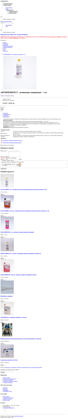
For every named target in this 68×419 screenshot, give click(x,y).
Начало (4, 42)
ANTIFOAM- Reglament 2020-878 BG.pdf (11, 142)
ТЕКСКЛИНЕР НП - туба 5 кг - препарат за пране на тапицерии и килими (18, 274)
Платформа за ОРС (7, 391)
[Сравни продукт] (5, 237)
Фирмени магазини (7, 47)
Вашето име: (3, 150)
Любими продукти (7, 399)
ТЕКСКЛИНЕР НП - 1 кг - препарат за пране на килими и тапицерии (17, 232)
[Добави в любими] (4, 237)
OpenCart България (18, 416)
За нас (4, 48)
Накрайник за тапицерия (7, 296)
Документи (5, 115)
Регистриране (9, 7)
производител (25, 367)
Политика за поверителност (9, 378)
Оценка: (2, 159)
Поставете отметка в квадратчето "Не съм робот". (13, 162)
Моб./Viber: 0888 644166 (8, 407)
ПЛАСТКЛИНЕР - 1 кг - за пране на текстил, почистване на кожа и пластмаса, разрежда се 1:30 (24, 189)
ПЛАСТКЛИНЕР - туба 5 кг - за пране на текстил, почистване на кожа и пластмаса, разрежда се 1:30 (25, 210)
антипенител (8, 367)
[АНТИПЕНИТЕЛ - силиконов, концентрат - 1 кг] (19, 89)
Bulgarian (10, 3)
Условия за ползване (7, 382)
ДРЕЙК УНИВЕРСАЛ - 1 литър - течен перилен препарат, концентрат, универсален (21, 253)
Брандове (5, 389)
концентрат (19, 367)
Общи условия (6, 377)
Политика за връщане (8, 380)
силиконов (13, 367)
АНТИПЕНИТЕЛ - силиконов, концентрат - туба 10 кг (14, 317)
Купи (2, 109)
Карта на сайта (6, 400)
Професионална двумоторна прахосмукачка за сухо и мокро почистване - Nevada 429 (21, 338)
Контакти (5, 51)
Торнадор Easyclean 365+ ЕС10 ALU (9, 360)
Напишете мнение (10, 95)
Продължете (3, 168)
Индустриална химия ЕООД (35, 367)
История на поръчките (8, 397)
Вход (7, 8)
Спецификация (6, 114)
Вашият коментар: (5, 156)
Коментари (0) (6, 116)
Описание (5, 113)
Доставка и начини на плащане (10, 381)
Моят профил (6, 396)
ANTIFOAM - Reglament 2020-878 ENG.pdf (12, 140)
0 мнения (3, 95)
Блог (4, 49)
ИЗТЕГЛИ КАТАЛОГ (8, 46)
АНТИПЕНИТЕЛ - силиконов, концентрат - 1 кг (14, 54)
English (9, 5)
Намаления (5, 43)
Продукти (5, 45)
